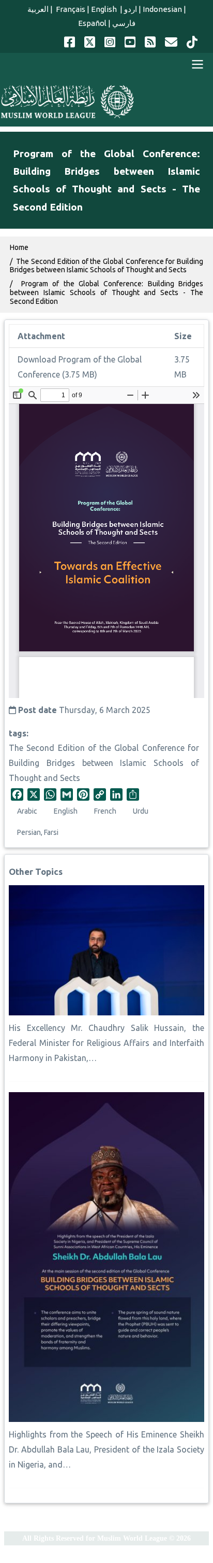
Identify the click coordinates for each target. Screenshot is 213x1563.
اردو (130, 9)
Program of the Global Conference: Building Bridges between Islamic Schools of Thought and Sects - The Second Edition (106, 292)
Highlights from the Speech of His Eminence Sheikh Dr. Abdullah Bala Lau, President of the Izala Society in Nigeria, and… (106, 1449)
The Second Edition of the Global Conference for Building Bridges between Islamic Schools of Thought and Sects (104, 763)
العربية (38, 9)
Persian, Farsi (37, 832)
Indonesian (162, 9)
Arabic (27, 811)
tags (17, 733)
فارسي (123, 23)
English (104, 9)
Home (19, 247)
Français (69, 9)
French (105, 811)
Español (92, 23)
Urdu (140, 811)
